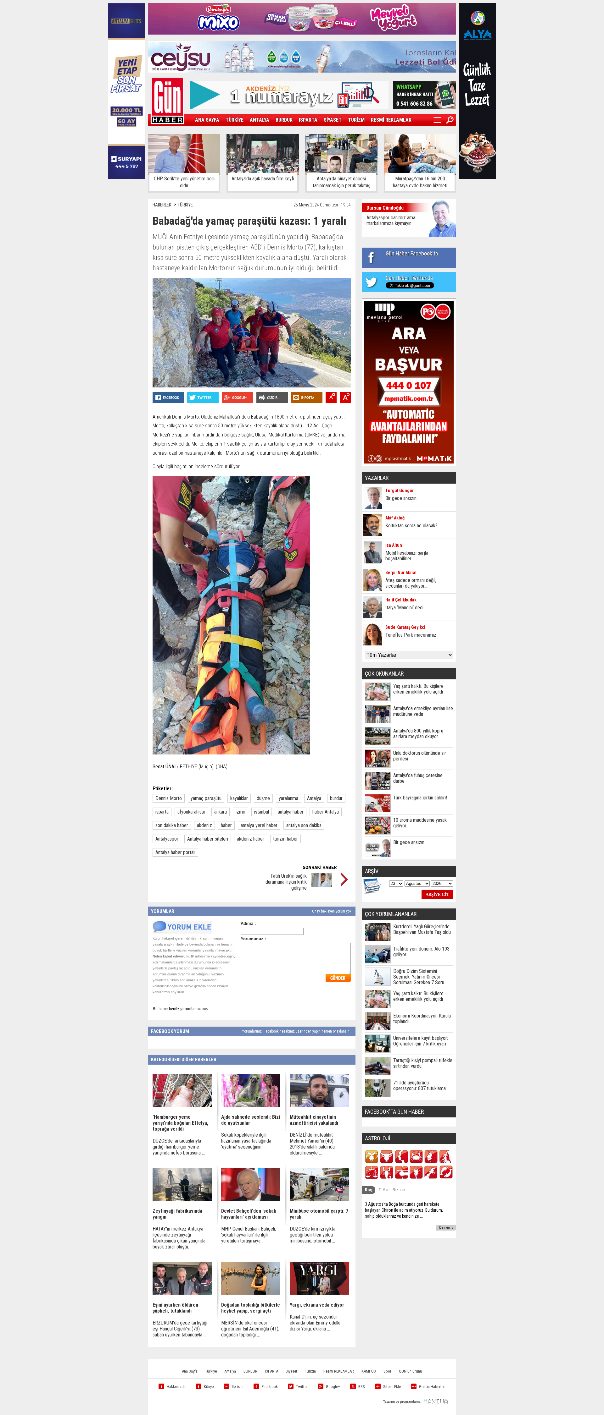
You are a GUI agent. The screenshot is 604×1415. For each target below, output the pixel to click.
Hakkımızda (176, 1386)
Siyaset (291, 1371)
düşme (263, 798)
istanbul (261, 812)
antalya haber (291, 812)
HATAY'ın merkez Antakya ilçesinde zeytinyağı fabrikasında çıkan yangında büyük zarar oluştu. (179, 1238)
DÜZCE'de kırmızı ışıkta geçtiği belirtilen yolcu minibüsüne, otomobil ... (312, 1235)
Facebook (270, 1386)
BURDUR (284, 120)
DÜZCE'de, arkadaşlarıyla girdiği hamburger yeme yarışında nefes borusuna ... (179, 1147)
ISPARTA (308, 120)
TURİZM (356, 120)
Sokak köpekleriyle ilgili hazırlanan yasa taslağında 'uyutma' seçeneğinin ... (246, 1141)
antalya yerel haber (259, 825)
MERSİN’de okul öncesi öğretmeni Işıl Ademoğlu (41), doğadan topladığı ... (250, 1329)
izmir (240, 812)
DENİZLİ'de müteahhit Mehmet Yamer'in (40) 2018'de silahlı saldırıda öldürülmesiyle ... (312, 1144)
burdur (336, 798)
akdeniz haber (250, 839)
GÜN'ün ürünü (410, 1371)
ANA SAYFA (207, 120)
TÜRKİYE (234, 120)
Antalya (314, 798)
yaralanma (288, 798)
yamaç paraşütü (206, 798)
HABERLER (162, 204)
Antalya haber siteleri (207, 839)
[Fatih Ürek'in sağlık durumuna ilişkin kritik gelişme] (321, 885)
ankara (220, 812)
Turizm (310, 1371)
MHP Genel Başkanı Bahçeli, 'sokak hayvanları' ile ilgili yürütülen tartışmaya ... (248, 1235)
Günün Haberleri (432, 1386)
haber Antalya (325, 812)
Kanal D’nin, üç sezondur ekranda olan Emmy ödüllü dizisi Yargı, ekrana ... (315, 1323)
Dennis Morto (168, 798)
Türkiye (211, 1371)
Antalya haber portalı (175, 852)
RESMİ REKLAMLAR (391, 120)
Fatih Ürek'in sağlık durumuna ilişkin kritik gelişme (286, 882)
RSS (361, 1386)
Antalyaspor (166, 839)
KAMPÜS (368, 1371)
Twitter (302, 1386)
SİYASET (333, 120)
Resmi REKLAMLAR (338, 1371)
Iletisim (237, 1386)
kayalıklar (239, 798)
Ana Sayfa (190, 1371)
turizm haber (285, 839)
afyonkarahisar (191, 812)
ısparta (162, 812)
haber (226, 825)
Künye (209, 1386)
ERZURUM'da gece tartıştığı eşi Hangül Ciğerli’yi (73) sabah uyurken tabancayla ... (180, 1329)
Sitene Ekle (392, 1386)
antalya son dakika (304, 825)
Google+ (333, 1386)
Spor (387, 1371)
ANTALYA (259, 120)
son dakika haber (171, 825)
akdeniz (204, 825)
